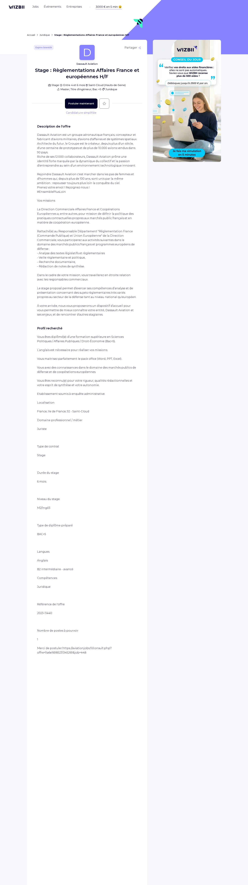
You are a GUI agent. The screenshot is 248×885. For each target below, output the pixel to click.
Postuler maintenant (81, 103)
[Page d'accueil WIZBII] (16, 7)
